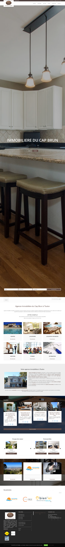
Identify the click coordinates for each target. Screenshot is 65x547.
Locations (39, 3)
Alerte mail (52, 0)
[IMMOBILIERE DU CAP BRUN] (3, 3)
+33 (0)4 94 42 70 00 (58, 0)
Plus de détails (51, 545)
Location (29, 276)
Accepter (45, 545)
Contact (35, 276)
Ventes (34, 3)
